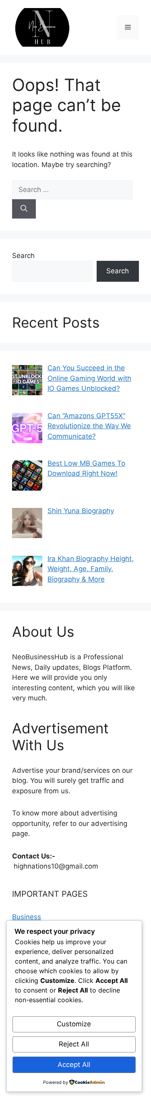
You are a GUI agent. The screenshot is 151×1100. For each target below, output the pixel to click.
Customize (74, 1024)
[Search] (24, 209)
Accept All (74, 1065)
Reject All (74, 1044)
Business (26, 917)
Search (23, 256)
